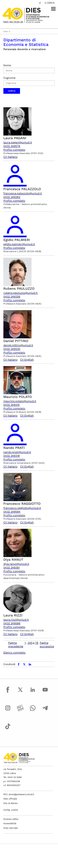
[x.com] (20, 692)
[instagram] (7, 711)
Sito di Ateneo (10, 803)
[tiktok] (7, 729)
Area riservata (10, 828)
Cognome (9, 77)
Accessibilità (9, 823)
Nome (7, 65)
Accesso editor (11, 819)
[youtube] (45, 692)
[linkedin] (32, 692)
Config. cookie (10, 810)
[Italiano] (26, 15)
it (40, 3)
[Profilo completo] (17, 121)
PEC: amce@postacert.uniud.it (18, 794)
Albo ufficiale (10, 798)
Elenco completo (14, 652)
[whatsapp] (32, 711)
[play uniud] (20, 711)
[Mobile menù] (53, 8)
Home (5, 31)
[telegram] (45, 711)
